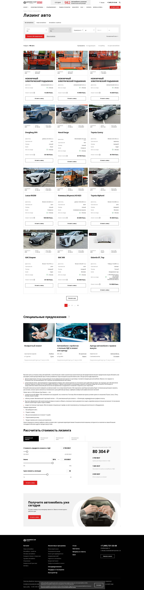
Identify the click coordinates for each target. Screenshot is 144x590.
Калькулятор (52, 573)
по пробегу (101, 46)
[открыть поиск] (120, 2)
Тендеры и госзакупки (56, 570)
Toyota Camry (97, 132)
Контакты (76, 549)
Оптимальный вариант (29, 438)
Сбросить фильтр (51, 36)
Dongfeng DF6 (31, 132)
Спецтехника (26, 561)
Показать (34, 36)
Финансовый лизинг (53, 549)
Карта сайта (26, 586)
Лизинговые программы (57, 546)
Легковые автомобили (29, 553)
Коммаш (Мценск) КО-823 (69, 195)
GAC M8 (61, 257)
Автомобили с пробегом (29, 551)
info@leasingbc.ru (105, 548)
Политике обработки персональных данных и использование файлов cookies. (58, 587)
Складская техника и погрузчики (32, 556)
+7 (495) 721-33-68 (109, 546)
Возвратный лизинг (53, 561)
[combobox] (78, 30)
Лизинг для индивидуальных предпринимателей (55, 555)
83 (78, 305)
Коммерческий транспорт (30, 563)
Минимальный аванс (59, 438)
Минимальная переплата (75, 438)
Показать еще (72, 298)
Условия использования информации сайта (35, 584)
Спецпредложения (55, 567)
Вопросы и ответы (79, 552)
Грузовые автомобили (29, 558)
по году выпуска (90, 46)
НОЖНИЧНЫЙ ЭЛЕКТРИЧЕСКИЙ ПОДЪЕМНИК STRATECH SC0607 (39, 81)
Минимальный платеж (44, 438)
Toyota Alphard (97, 195)
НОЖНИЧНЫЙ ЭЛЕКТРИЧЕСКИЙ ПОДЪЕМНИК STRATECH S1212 (105, 81)
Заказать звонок (107, 556)
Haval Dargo (63, 132)
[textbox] (78, 30)
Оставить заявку (115, 7)
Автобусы (25, 565)
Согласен (98, 585)
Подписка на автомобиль (54, 558)
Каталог (26, 546)
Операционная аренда (54, 551)
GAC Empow (30, 257)
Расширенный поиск (111, 36)
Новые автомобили (28, 549)
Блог (74, 555)
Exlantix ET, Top (97, 257)
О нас (74, 546)
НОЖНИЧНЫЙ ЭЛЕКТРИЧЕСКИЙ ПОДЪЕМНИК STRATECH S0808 (72, 81)
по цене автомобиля (113, 46)
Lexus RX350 (30, 195)
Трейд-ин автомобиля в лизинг (56, 563)
